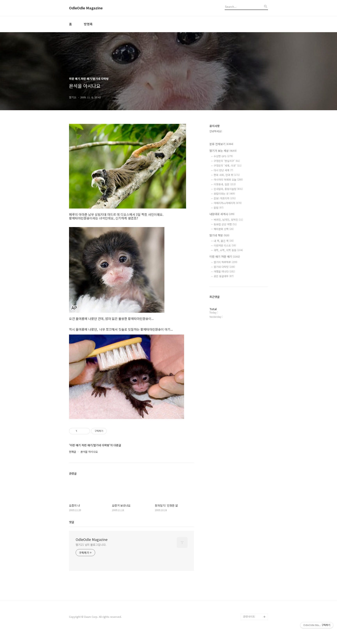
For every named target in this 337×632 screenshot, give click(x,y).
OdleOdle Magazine (86, 8)
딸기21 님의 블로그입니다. (91, 545)
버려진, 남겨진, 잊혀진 (228, 219)
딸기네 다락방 (224, 267)
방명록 (88, 24)
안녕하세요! (215, 131)
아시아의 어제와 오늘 (228, 179)
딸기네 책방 (219, 235)
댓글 (71, 522)
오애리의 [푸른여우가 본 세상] (254, 595)
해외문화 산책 (224, 229)
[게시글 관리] (85, 431)
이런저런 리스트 (225, 245)
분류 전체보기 (221, 144)
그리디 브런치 (250, 610)
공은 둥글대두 (224, 276)
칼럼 (218, 207)
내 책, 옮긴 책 (224, 241)
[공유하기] (80, 431)
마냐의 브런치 (250, 604)
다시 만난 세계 (223, 170)
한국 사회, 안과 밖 (227, 175)
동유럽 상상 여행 (225, 224)
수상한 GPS (223, 156)
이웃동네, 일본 (225, 184)
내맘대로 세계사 (221, 214)
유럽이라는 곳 (224, 193)
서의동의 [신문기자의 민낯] (254, 570)
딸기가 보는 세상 (223, 151)
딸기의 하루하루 (225, 262)
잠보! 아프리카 (225, 198)
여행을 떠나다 (224, 271)
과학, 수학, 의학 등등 (228, 250)
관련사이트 (249, 616)
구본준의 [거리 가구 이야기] (255, 582)
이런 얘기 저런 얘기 (224, 256)
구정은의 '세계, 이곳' (227, 165)
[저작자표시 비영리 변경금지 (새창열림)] (112, 431)
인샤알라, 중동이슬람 (228, 189)
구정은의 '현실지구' (227, 161)
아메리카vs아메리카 (228, 203)
